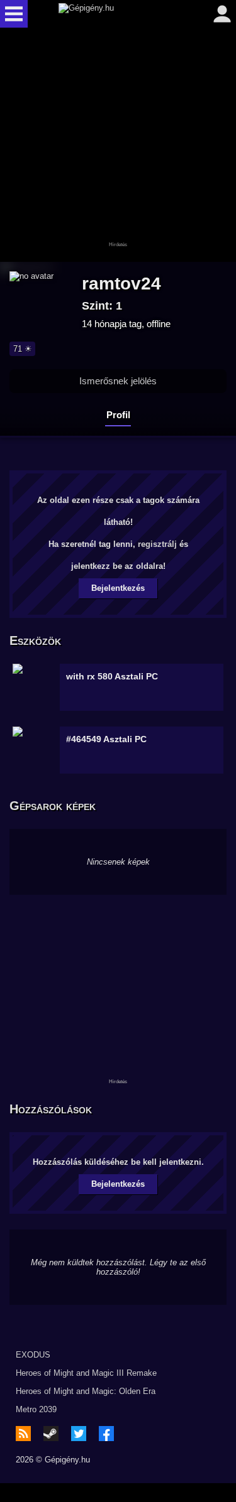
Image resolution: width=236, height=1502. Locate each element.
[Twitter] (78, 1433)
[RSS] (23, 1433)
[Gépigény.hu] (115, 14)
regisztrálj (157, 544)
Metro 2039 (36, 1409)
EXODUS (33, 1354)
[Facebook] (106, 1433)
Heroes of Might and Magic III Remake (86, 1373)
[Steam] (51, 1433)
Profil (118, 414)
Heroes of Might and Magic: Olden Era (85, 1391)
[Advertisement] (118, 145)
